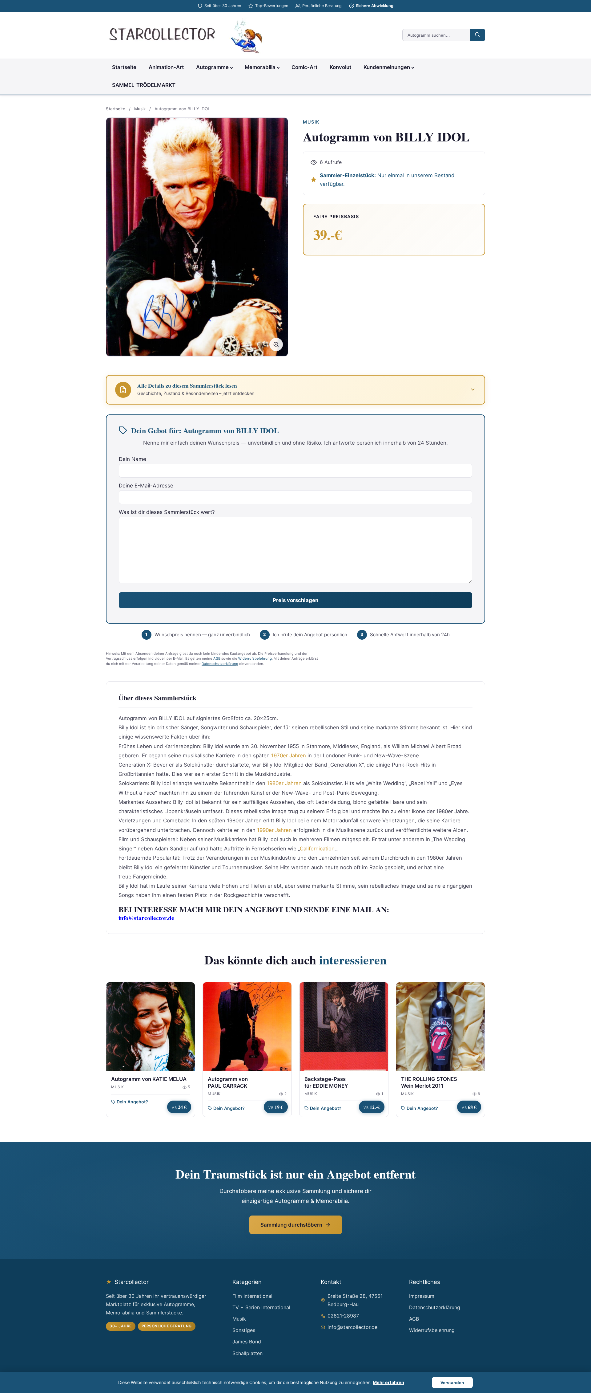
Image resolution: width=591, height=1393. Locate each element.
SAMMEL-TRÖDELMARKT (143, 85)
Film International (252, 1296)
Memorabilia (260, 67)
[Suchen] (477, 35)
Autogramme (212, 67)
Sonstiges (243, 1330)
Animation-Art (166, 67)
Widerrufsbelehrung (255, 658)
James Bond (246, 1341)
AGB (216, 658)
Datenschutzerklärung (220, 664)
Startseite (124, 67)
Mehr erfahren (388, 1382)
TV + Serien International (261, 1307)
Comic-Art (304, 67)
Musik (140, 108)
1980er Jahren (284, 783)
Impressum (421, 1296)
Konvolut (340, 67)
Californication (317, 848)
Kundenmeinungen (387, 67)
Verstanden (452, 1382)
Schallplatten (247, 1353)
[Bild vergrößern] (276, 344)
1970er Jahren (288, 755)
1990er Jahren (274, 830)
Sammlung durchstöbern (291, 1225)
